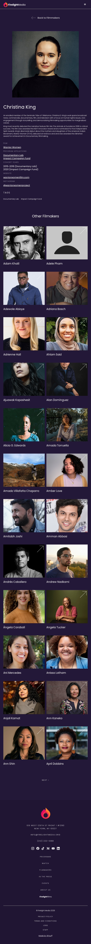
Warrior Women (12, 147)
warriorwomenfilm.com (16, 177)
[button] (85, 4)
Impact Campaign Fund (16, 158)
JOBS (45, 925)
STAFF (45, 930)
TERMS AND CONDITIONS (45, 921)
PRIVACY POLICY (45, 916)
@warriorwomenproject (16, 185)
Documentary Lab (13, 155)
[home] (14, 4)
